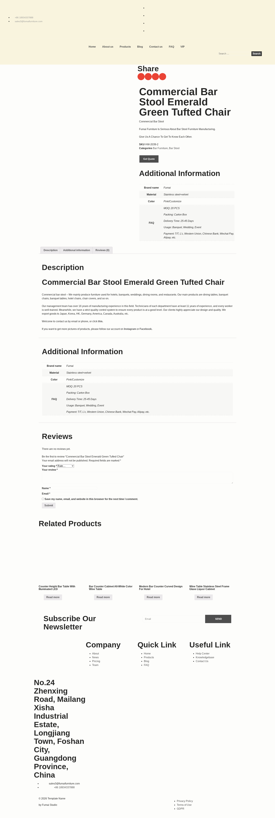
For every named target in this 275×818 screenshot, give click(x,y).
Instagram (130, 329)
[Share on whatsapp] (155, 76)
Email (46, 493)
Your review (50, 469)
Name (46, 488)
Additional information (76, 250)
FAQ (171, 46)
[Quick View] (42, 597)
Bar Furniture (160, 148)
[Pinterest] (161, 801)
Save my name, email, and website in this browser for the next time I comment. (91, 499)
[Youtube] (148, 801)
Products (125, 46)
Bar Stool (174, 148)
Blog (140, 46)
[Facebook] (109, 801)
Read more (53, 597)
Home (92, 46)
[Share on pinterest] (162, 76)
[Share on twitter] (148, 76)
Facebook (146, 329)
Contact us (155, 46)
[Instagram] (122, 801)
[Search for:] (234, 53)
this (100, 321)
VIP (182, 46)
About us (107, 46)
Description (51, 250)
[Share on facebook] (141, 76)
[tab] (50, 250)
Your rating (49, 466)
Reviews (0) (102, 250)
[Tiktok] (135, 801)
